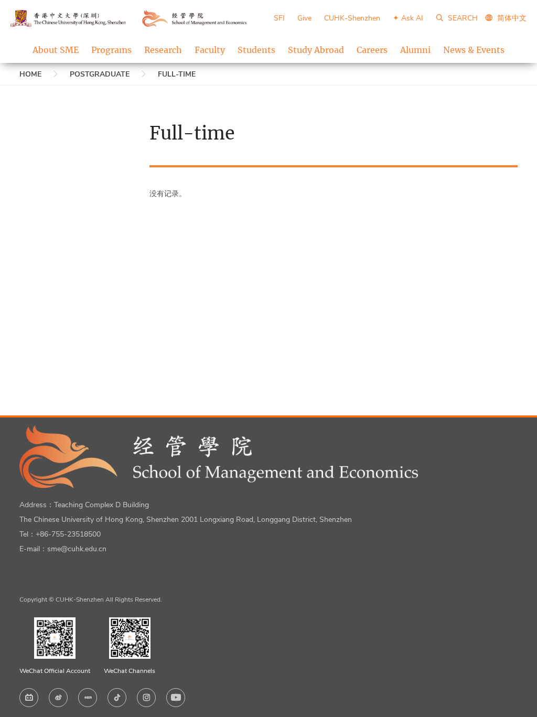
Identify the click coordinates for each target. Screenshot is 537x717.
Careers (372, 50)
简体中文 (512, 18)
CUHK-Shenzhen (352, 18)
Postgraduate (100, 74)
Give (304, 18)
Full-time (177, 74)
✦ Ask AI (408, 18)
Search (462, 18)
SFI (279, 18)
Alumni (415, 50)
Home (30, 74)
